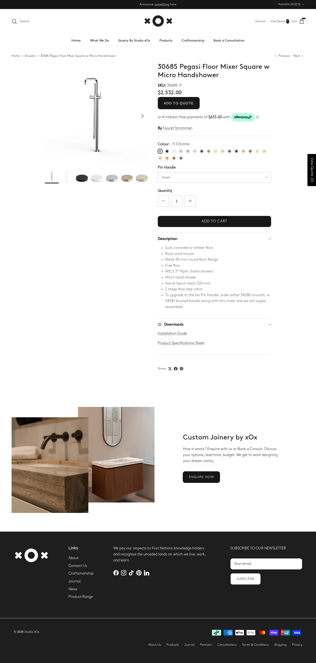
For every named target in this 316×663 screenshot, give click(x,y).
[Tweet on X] (170, 368)
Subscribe (245, 578)
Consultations (226, 644)
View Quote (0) (312, 170)
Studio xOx (32, 631)
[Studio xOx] (158, 21)
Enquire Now (201, 476)
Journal (74, 581)
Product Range (80, 597)
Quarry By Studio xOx (134, 40)
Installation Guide (172, 333)
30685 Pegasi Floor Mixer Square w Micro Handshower (78, 55)
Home (76, 40)
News (72, 589)
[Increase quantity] (190, 201)
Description (167, 239)
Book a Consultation (229, 40)
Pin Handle (167, 167)
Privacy (297, 644)
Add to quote (179, 103)
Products (165, 40)
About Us (154, 644)
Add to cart (214, 221)
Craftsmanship (193, 40)
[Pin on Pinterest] (181, 368)
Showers (30, 55)
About (73, 558)
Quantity (165, 191)
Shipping (280, 644)
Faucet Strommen (177, 128)
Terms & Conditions (255, 644)
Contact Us (77, 566)
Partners (206, 644)
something (162, 4)
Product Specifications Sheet (181, 343)
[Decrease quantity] (163, 201)
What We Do (99, 40)
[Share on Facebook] (175, 368)
